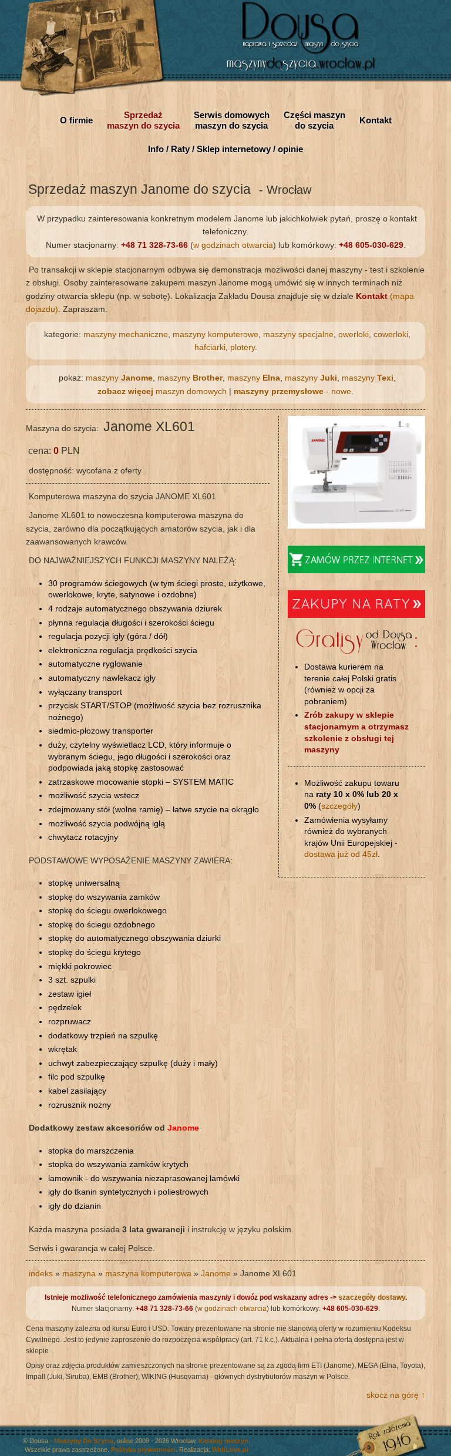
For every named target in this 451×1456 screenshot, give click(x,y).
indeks (41, 1273)
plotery (242, 347)
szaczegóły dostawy (371, 1297)
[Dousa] (306, 70)
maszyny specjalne (298, 334)
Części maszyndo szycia (314, 120)
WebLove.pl (230, 1449)
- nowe (292, 391)
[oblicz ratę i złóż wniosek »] (356, 615)
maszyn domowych (162, 391)
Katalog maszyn (223, 1440)
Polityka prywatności (143, 1449)
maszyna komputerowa (148, 1273)
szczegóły (339, 806)
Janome (216, 1273)
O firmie (76, 120)
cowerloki (390, 334)
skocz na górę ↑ (395, 1395)
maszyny (119, 377)
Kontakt (375, 120)
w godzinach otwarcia (233, 245)
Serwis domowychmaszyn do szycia (232, 120)
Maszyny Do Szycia (83, 1440)
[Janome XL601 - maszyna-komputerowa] (356, 525)
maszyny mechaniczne (125, 334)
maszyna (79, 1273)
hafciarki (210, 347)
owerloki (353, 334)
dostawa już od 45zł (341, 854)
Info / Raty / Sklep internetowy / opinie (225, 149)
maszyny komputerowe (215, 334)
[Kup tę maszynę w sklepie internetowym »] (356, 570)
